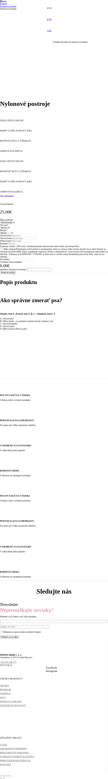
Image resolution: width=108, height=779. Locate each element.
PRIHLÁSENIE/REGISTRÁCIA (15, 760)
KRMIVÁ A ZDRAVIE (11, 701)
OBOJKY (4, 685)
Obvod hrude (6, 238)
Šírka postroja (6, 220)
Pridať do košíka (8, 272)
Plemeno (4, 243)
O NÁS (3, 745)
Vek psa (4, 225)
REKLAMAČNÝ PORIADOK (14, 752)
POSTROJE (5, 689)
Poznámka (4, 259)
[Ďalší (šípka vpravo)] (4, 778)
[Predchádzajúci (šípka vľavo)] (1, 778)
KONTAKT (5, 764)
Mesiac (3, 230)
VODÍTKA (5, 693)
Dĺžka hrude (5, 241)
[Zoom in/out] (1, 775)
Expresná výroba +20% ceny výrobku (17, 246)
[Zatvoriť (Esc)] (9, 775)
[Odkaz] (25, 16)
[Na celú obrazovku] (4, 775)
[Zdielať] (7, 775)
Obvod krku (5, 235)
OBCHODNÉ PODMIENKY (13, 748)
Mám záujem (9, 249)
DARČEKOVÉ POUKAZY (13, 705)
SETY (3, 697)
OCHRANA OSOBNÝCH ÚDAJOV (17, 756)
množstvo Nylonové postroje (13, 269)
